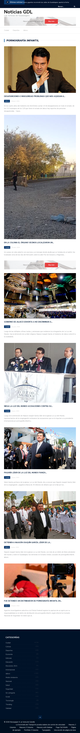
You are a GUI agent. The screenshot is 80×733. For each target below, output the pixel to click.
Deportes (16, 30)
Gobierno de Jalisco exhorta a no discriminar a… (28, 322)
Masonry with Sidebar (44, 727)
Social (8, 697)
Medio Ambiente (12, 677)
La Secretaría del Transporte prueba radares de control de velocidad (40, 725)
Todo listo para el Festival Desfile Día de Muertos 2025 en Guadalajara (46, 2)
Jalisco (25, 30)
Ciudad (6, 30)
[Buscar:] (64, 6)
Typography (46, 730)
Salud (8, 685)
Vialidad (8, 708)
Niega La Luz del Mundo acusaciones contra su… (28, 406)
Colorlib (32, 722)
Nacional (9, 681)
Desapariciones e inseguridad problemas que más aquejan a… (34, 96)
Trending (9, 704)
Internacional (10, 670)
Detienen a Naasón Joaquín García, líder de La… (27, 542)
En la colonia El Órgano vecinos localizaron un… (29, 242)
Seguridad (9, 689)
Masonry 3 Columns (26, 727)
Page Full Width (62, 727)
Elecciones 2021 (11, 666)
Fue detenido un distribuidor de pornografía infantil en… (33, 601)
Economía (9, 654)
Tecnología (10, 701)
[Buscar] (74, 6)
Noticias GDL (18, 12)
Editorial (9, 658)
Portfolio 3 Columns (31, 730)
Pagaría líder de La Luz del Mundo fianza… (25, 472)
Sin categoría (10, 693)
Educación (9, 662)
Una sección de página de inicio (65, 730)
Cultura (8, 647)
